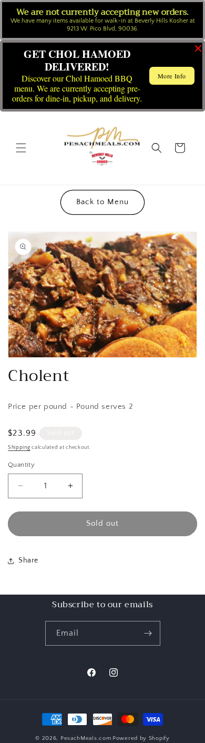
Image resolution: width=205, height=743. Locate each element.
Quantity (21, 464)
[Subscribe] (148, 633)
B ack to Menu (102, 201)
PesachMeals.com (85, 738)
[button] (21, 147)
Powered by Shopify (141, 738)
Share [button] (28, 560)
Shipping (19, 447)
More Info (172, 76)
